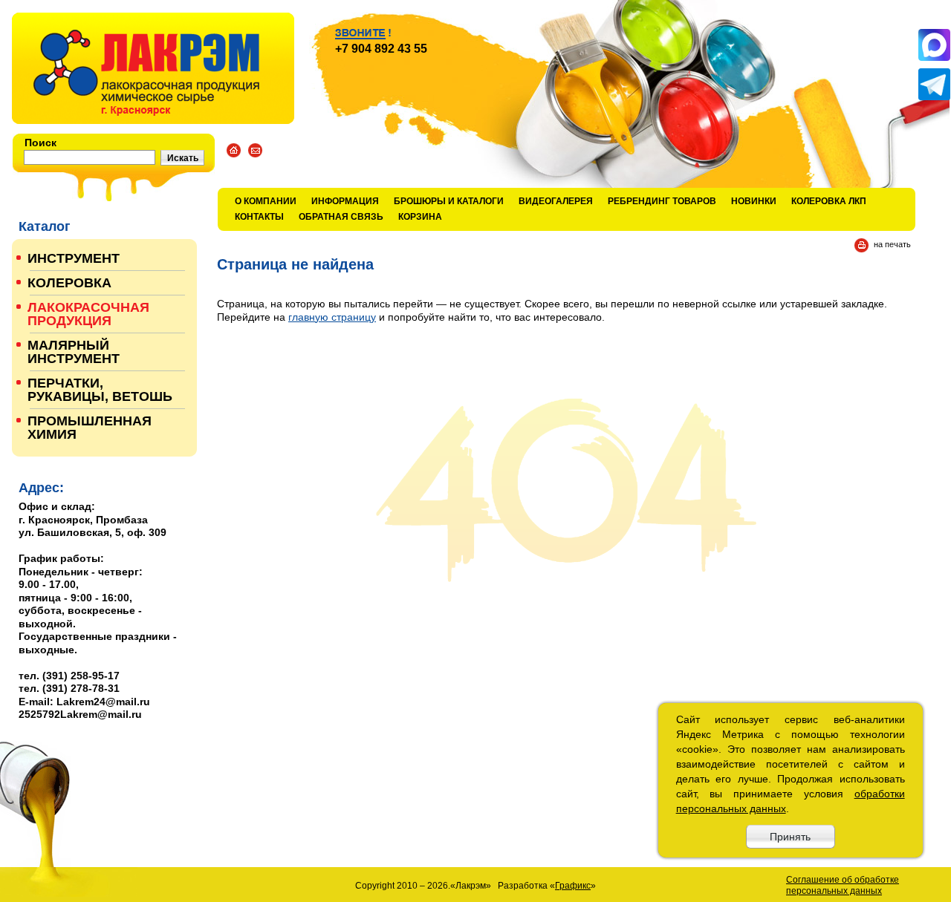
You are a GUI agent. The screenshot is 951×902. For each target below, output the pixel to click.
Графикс (573, 885)
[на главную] (153, 68)
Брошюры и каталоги (449, 201)
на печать (892, 244)
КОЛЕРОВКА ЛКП (828, 201)
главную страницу (332, 317)
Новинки (753, 201)
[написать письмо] (255, 150)
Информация (345, 201)
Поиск (40, 142)
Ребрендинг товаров (662, 201)
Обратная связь (341, 217)
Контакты (259, 217)
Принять (790, 837)
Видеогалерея (556, 201)
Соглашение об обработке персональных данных (842, 885)
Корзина (420, 217)
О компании (265, 201)
